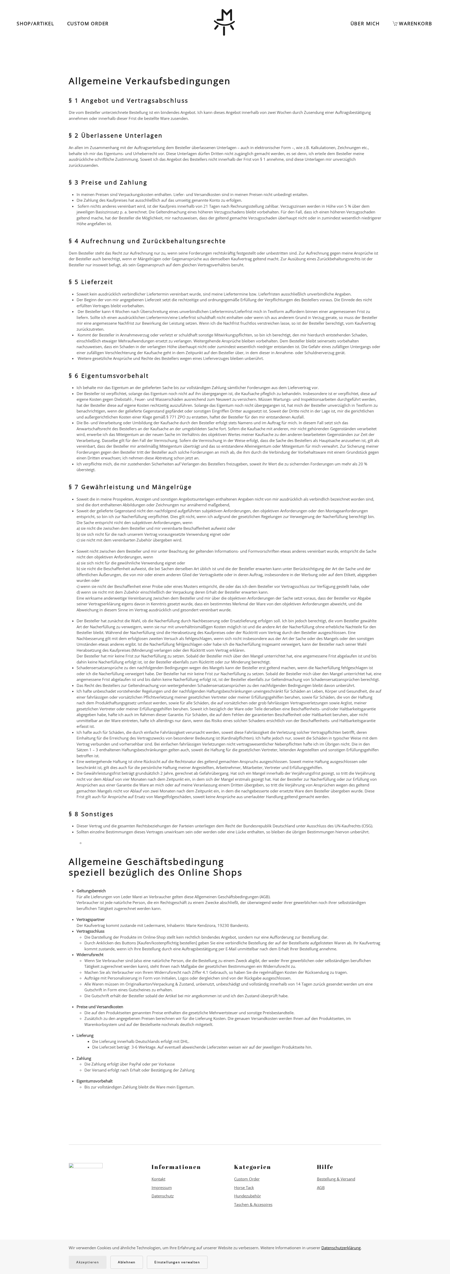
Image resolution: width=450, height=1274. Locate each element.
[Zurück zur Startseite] (225, 23)
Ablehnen (126, 1262)
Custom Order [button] (88, 23)
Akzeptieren (87, 1262)
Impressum (162, 1187)
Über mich (365, 23)
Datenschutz (163, 1195)
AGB (321, 1187)
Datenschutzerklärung (341, 1247)
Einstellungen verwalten (177, 1262)
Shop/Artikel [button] (35, 23)
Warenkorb (415, 23)
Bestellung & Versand (336, 1178)
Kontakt (158, 1178)
